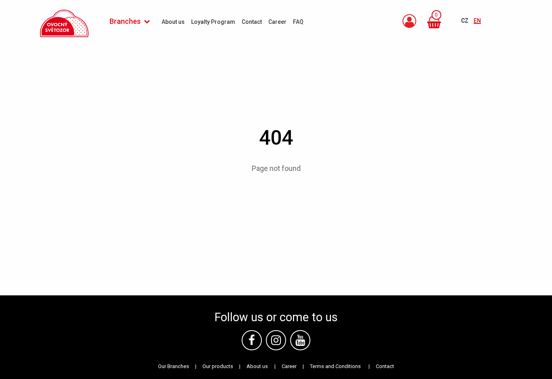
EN (477, 20)
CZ (465, 20)
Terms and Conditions (335, 366)
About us (257, 366)
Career (289, 366)
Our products (217, 366)
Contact (385, 366)
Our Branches (173, 366)
